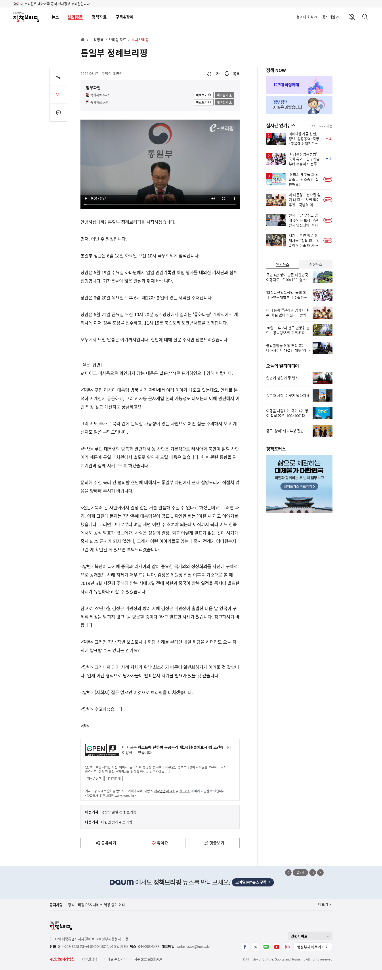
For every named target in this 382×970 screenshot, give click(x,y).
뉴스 (55, 17)
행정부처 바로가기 (311, 946)
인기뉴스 (282, 264)
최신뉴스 (316, 264)
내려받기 (222, 95)
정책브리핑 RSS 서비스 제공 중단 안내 (96, 904)
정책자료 (99, 17)
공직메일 (328, 17)
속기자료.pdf (99, 102)
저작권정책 (94, 778)
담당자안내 (113, 778)
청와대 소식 (304, 17)
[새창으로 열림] (226, 73)
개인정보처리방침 (62, 959)
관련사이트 (299, 936)
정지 (312, 872)
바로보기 (202, 95)
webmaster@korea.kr (193, 946)
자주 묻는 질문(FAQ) (148, 959)
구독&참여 (125, 17)
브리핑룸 (75, 17)
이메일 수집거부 (115, 959)
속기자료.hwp (99, 95)
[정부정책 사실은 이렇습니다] (299, 105)
